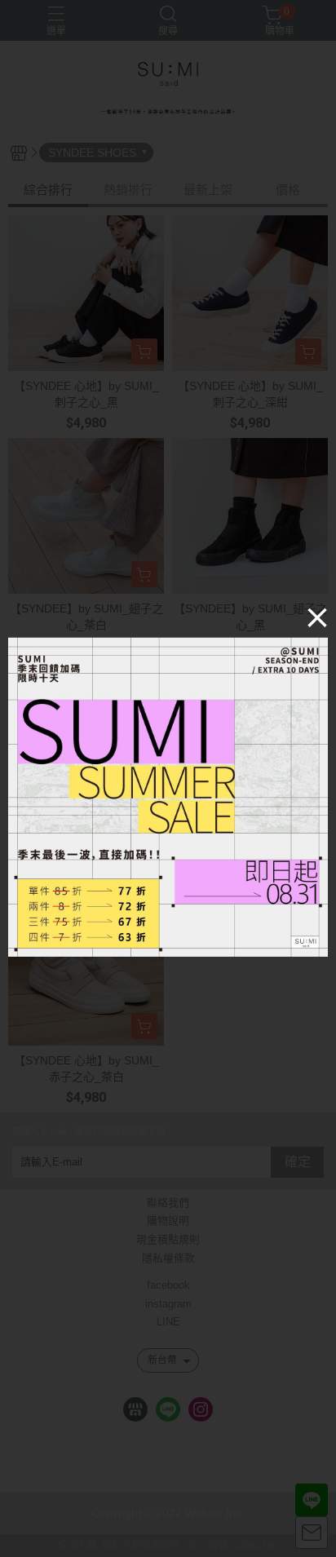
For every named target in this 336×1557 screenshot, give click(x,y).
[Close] (317, 616)
